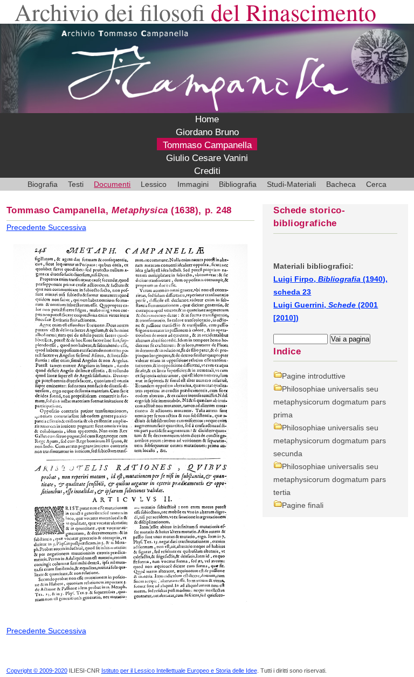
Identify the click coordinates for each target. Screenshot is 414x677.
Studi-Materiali (291, 184)
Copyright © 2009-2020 (36, 670)
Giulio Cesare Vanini (207, 158)
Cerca (376, 184)
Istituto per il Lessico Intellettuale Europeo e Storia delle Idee (179, 670)
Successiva (67, 227)
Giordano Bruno (207, 132)
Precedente (27, 227)
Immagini (193, 184)
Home (207, 119)
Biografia (42, 184)
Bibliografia (238, 184)
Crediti (207, 171)
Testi (76, 184)
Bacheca (341, 184)
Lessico (154, 184)
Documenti (112, 184)
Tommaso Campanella (207, 145)
